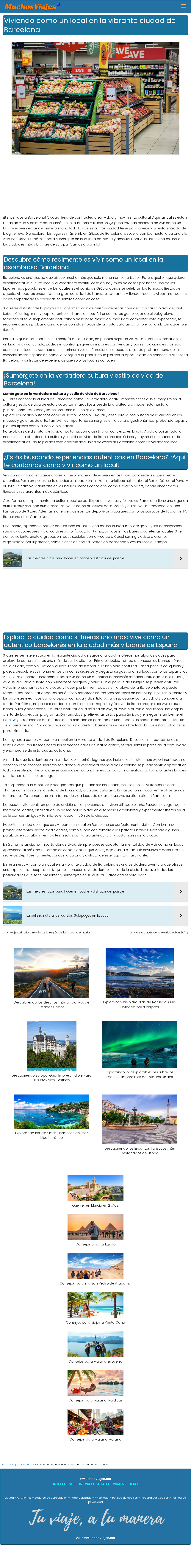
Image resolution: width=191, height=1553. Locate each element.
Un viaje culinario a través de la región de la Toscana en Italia (48, 932)
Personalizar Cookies (155, 1498)
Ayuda (9, 1498)
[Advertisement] (95, 185)
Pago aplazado (81, 1498)
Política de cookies (125, 1498)
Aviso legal (102, 1498)
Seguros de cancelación (51, 1498)
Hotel (7, 719)
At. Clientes (24, 1498)
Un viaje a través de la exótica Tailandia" (157, 932)
